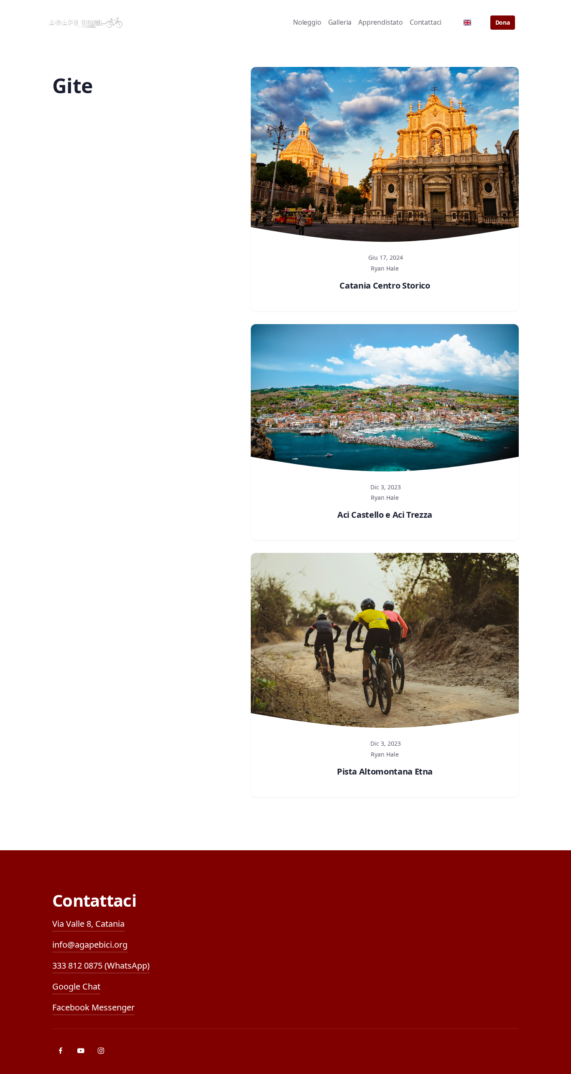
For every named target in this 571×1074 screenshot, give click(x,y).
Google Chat (76, 986)
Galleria (340, 22)
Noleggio (307, 22)
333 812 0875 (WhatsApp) (101, 965)
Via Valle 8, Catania (88, 923)
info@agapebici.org (89, 944)
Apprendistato (380, 22)
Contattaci (425, 22)
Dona (502, 22)
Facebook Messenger (93, 1007)
